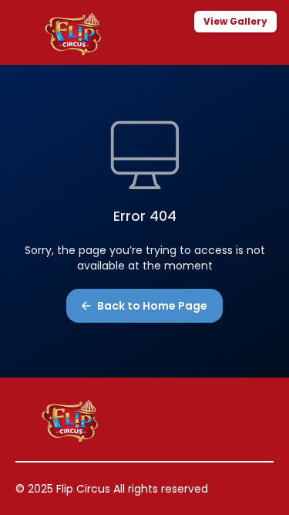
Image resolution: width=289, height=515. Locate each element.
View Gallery (235, 21)
